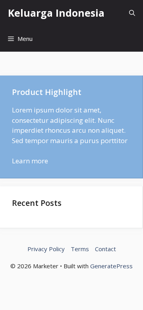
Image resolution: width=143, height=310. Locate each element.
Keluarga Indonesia (56, 12)
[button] (132, 13)
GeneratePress (111, 266)
